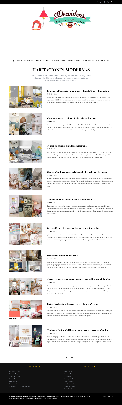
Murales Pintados (68, 371)
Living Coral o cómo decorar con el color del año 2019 (72, 304)
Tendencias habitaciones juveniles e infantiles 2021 (71, 199)
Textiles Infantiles (69, 389)
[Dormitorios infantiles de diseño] (25, 261)
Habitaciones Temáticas (15, 371)
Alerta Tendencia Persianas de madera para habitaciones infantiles (78, 279)
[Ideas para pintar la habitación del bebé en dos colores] (25, 124)
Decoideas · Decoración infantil (18, 396)
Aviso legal (79, 396)
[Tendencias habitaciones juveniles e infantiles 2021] (25, 206)
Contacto (72, 396)
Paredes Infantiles (14, 384)
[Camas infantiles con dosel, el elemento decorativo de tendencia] (25, 179)
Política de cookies (21, 398)
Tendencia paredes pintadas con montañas (67, 145)
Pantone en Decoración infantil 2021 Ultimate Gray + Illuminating (78, 90)
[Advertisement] (61, 42)
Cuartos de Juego (13, 374)
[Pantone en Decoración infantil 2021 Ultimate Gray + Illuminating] (25, 97)
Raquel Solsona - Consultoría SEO (47, 398)
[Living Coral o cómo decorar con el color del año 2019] (25, 309)
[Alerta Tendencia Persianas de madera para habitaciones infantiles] (25, 286)
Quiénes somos (64, 396)
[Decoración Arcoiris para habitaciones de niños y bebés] (25, 234)
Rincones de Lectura (14, 376)
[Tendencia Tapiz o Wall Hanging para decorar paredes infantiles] (25, 336)
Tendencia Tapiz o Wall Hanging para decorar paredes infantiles (77, 330)
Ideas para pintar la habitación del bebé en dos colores (72, 118)
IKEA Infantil (13, 381)
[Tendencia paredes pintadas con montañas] (25, 151)
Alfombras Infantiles (69, 384)
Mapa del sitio (32, 398)
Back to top (107, 396)
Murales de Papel (68, 374)
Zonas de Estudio (14, 379)
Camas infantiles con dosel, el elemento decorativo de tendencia (77, 172)
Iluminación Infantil (69, 386)
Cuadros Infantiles (69, 381)
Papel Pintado (67, 376)
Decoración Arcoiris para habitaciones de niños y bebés (73, 228)
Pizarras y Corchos (69, 379)
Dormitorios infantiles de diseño (62, 255)
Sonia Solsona (53, 94)
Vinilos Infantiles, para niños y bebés (19, 386)
